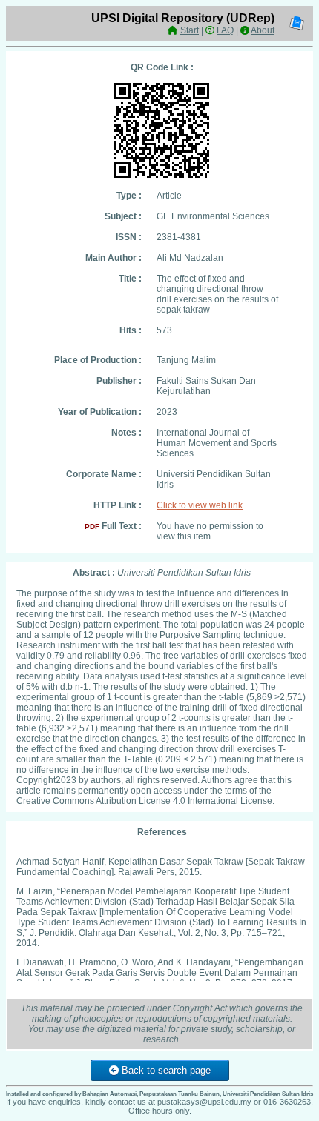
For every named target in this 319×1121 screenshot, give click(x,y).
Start (189, 30)
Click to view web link (200, 505)
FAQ (225, 30)
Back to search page (165, 1070)
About (262, 30)
